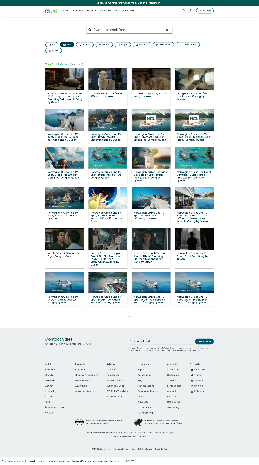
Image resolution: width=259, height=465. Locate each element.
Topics (105, 44)
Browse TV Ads (114, 380)
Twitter (198, 375)
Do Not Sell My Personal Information (128, 436)
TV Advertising (145, 412)
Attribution (81, 385)
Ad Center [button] (91, 10)
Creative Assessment (86, 375)
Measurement (82, 380)
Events (141, 396)
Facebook (199, 369)
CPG (47, 402)
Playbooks (165, 44)
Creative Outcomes (147, 391)
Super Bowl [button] (129, 10)
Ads (68, 44)
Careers (171, 380)
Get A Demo (205, 10)
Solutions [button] (65, 10)
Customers (173, 375)
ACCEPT (130, 461)
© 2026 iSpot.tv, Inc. (101, 449)
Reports (143, 44)
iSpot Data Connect (55, 407)
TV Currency (144, 407)
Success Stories (145, 385)
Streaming (50, 391)
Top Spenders (114, 375)
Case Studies (188, 44)
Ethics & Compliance (142, 449)
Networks (50, 380)
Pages (123, 44)
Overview (50, 369)
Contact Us (173, 391)
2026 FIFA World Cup (118, 391)
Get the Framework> (150, 2)
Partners (171, 396)
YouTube (198, 380)
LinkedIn (198, 385)
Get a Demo (173, 402)
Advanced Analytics (85, 391)
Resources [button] (105, 10)
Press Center (174, 385)
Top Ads (111, 369)
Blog (139, 380)
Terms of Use (151, 350)
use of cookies (111, 461)
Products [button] (78, 10)
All (53, 44)
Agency (49, 385)
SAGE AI (49, 412)
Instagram (199, 391)
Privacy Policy (135, 350)
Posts (55, 50)
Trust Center (161, 449)
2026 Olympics (114, 396)
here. (171, 432)
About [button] (117, 10)
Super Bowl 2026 (115, 385)
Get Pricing (173, 407)
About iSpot (173, 369)
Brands (86, 44)
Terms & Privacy (121, 449)
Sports (48, 396)
